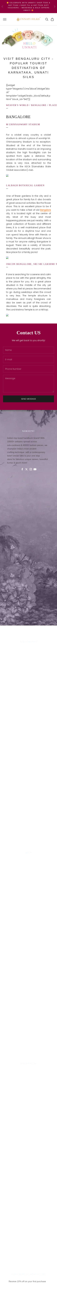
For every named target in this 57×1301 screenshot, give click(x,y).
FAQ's (28, 874)
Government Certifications (28, 1077)
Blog (28, 877)
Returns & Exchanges (28, 870)
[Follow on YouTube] (34, 469)
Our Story (28, 648)
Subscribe (28, 1296)
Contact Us (28, 859)
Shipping (28, 866)
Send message (28, 398)
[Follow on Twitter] (26, 469)
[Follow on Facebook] (22, 469)
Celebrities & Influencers (28, 1073)
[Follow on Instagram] (30, 469)
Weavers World (28, 666)
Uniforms (28, 659)
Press (28, 1070)
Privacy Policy (28, 863)
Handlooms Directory (28, 663)
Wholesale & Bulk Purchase (28, 655)
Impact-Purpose (28, 652)
